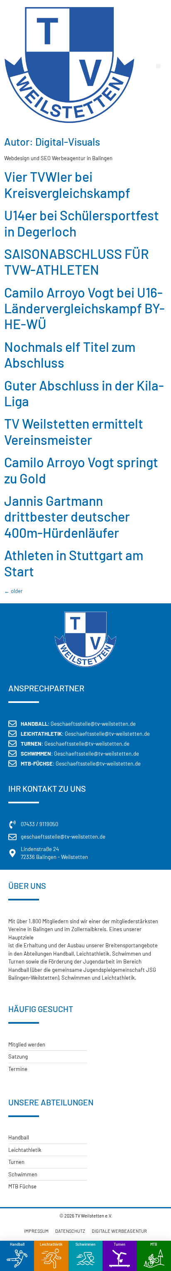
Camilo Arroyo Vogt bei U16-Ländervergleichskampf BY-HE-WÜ (84, 308)
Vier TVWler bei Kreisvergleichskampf (67, 184)
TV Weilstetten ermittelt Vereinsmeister (73, 431)
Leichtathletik (51, 1244)
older (13, 591)
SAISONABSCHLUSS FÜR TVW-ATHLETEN (76, 261)
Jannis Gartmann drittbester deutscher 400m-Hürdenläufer (67, 516)
